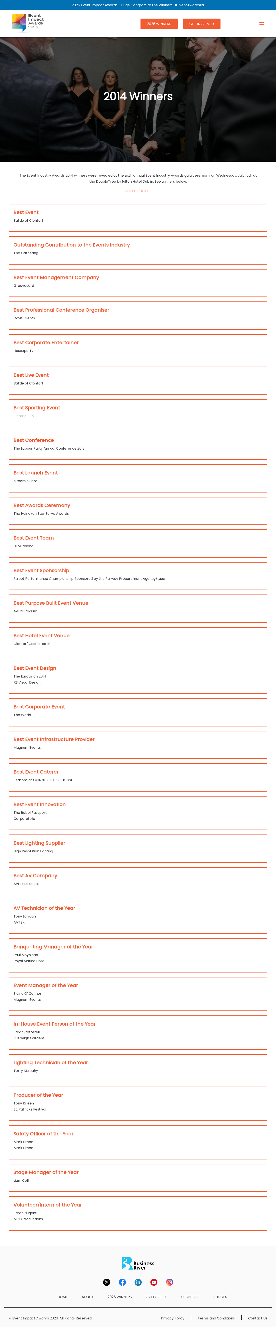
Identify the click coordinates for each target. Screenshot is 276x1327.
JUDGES (220, 1296)
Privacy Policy (172, 1318)
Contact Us (257, 1318)
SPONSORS (190, 1296)
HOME (63, 1296)
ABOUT (88, 1296)
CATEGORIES (156, 1296)
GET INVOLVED (201, 23)
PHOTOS (144, 190)
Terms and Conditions (216, 1318)
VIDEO (129, 190)
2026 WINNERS (159, 23)
